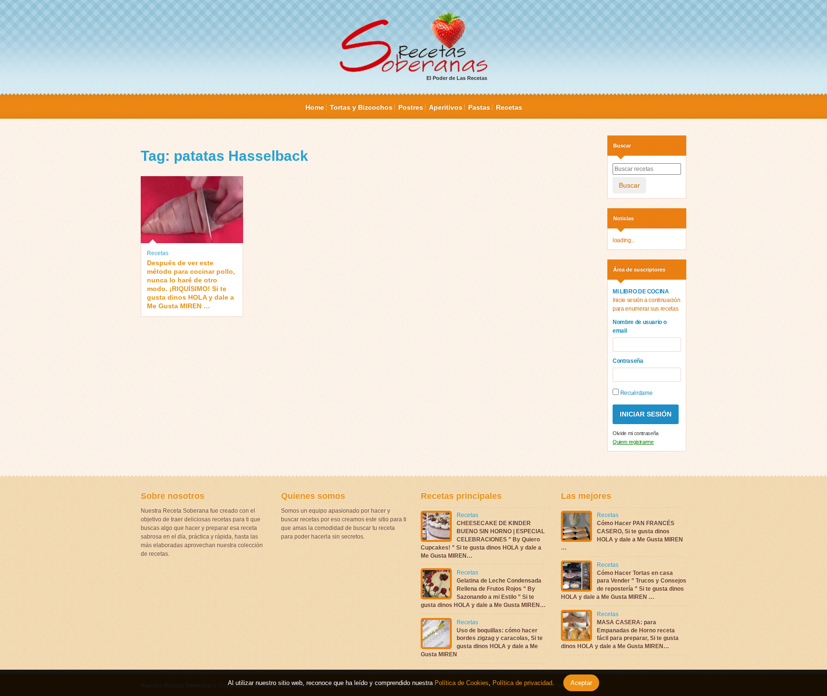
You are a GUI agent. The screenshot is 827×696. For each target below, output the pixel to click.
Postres (410, 107)
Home (314, 107)
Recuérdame (635, 393)
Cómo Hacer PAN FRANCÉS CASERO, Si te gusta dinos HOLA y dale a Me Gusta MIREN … (622, 535)
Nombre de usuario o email (639, 326)
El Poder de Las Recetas (456, 78)
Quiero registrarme (633, 442)
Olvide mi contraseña (636, 433)
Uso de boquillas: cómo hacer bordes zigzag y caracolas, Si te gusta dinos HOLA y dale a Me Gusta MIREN (482, 642)
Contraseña (628, 361)
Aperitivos (445, 107)
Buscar (629, 185)
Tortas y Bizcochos (361, 107)
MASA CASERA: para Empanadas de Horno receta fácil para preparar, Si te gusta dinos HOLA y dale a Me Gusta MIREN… (620, 634)
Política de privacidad (521, 682)
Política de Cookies (462, 682)
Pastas (479, 107)
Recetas (509, 107)
